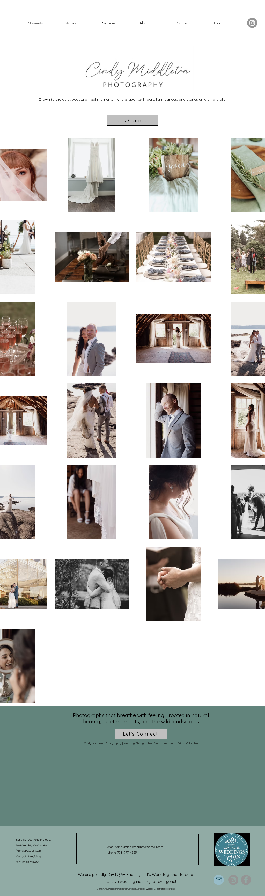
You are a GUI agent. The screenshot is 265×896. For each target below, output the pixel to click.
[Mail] (219, 880)
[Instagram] (252, 23)
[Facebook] (246, 880)
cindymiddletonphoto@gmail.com (139, 847)
